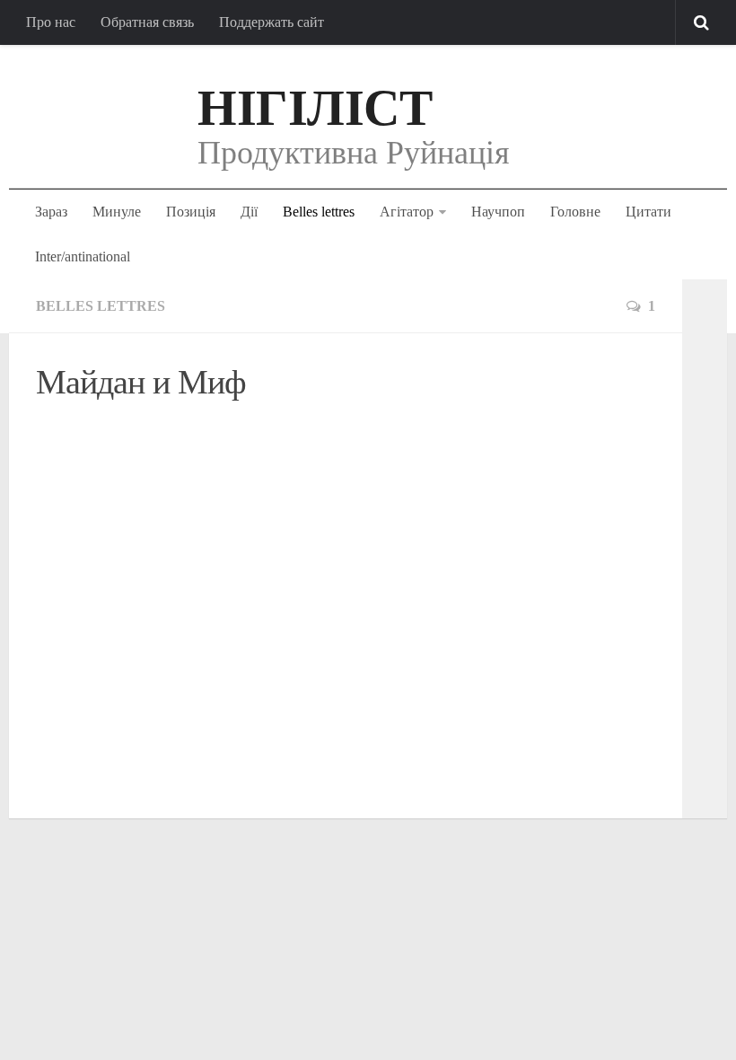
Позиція (190, 211)
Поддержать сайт (271, 22)
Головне (575, 211)
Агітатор (407, 211)
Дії (249, 211)
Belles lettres (319, 211)
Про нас (50, 22)
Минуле (116, 211)
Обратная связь (147, 22)
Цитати (648, 211)
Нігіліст (314, 108)
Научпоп (498, 211)
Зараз (51, 211)
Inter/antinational (82, 256)
